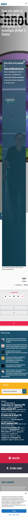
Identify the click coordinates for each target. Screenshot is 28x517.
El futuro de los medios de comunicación (9, 417)
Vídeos (11, 439)
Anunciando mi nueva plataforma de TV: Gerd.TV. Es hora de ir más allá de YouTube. (16, 340)
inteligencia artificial (9, 403)
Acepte (14, 511)
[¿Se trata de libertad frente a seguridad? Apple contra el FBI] (14, 312)
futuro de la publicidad (11, 413)
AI (2, 403)
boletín (23, 427)
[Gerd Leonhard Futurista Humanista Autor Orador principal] (4, 4)
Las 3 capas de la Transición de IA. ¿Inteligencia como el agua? (15, 365)
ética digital (8, 408)
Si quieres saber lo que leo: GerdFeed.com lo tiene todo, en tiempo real (16, 352)
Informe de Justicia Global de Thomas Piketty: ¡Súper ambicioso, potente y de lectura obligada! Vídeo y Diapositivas (16, 346)
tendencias (13, 435)
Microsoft (7, 425)
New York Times (5, 429)
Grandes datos (7, 404)
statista (14, 431)
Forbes (23, 411)
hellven (21, 423)
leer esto (22, 429)
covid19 (10, 407)
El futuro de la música (5, 419)
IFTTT (3, 425)
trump (19, 435)
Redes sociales (6, 431)
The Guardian (5, 435)
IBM (24, 423)
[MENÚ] (26, 4)
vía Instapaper (15, 437)
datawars (18, 406)
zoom (21, 439)
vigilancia (20, 431)
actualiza (5, 437)
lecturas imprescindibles (10, 427)
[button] (25, 493)
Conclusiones (19, 284)
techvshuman (4, 433)
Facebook (17, 411)
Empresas (19, 404)
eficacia (11, 411)
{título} (10, 514)
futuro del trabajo (17, 419)
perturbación (4, 411)
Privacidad (14, 429)
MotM (12, 425)
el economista (13, 433)
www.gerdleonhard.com (14, 68)
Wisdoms (26, 284)
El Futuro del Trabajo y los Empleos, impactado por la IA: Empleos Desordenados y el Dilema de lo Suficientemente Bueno (15, 359)
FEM (17, 439)
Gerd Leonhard (9, 423)
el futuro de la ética (11, 415)
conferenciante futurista (7, 421)
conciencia (4, 407)
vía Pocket (4, 439)
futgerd (3, 413)
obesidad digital (21, 409)
